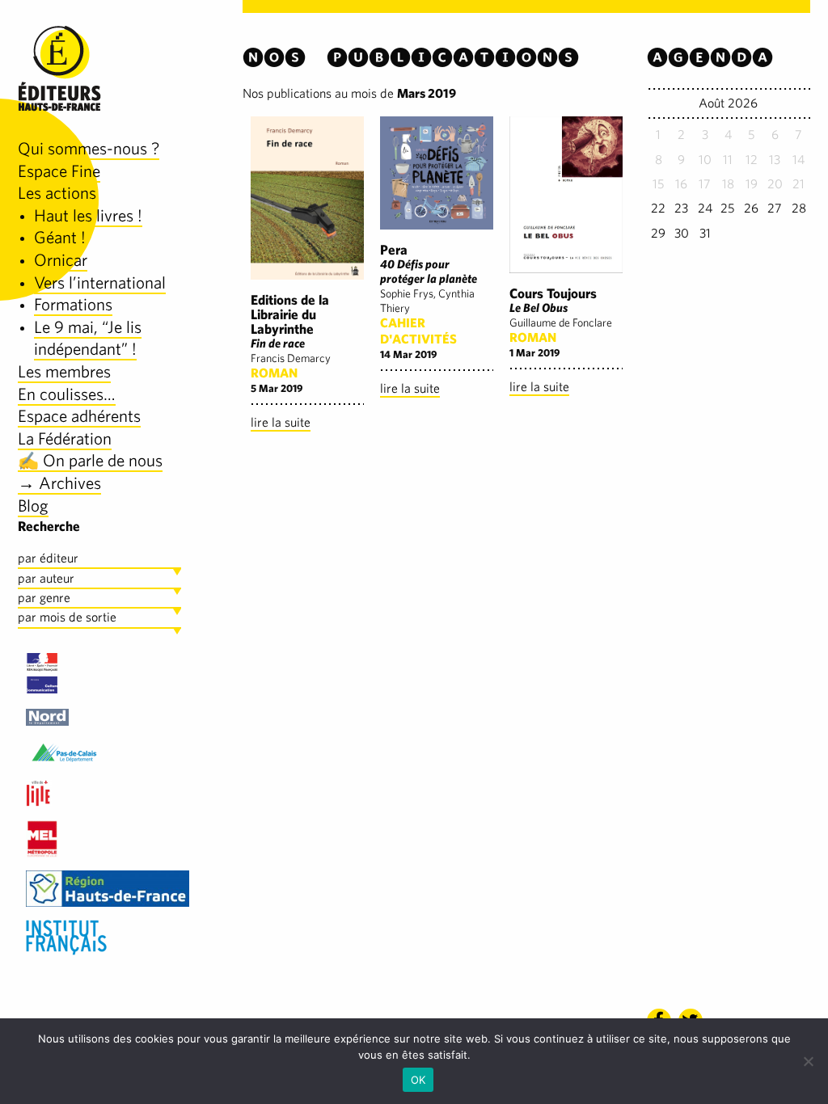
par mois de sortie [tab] (67, 617)
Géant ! (60, 237)
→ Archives (59, 483)
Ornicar (60, 260)
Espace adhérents (79, 416)
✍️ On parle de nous (90, 460)
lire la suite (280, 422)
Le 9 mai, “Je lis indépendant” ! (88, 338)
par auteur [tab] (46, 578)
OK (418, 1079)
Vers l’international (100, 282)
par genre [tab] (44, 597)
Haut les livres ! (88, 215)
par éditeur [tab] (48, 558)
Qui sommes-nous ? (88, 148)
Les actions (57, 193)
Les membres (64, 371)
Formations (73, 304)
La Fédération (65, 438)
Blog (33, 505)
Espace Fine (59, 171)
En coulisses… (67, 394)
